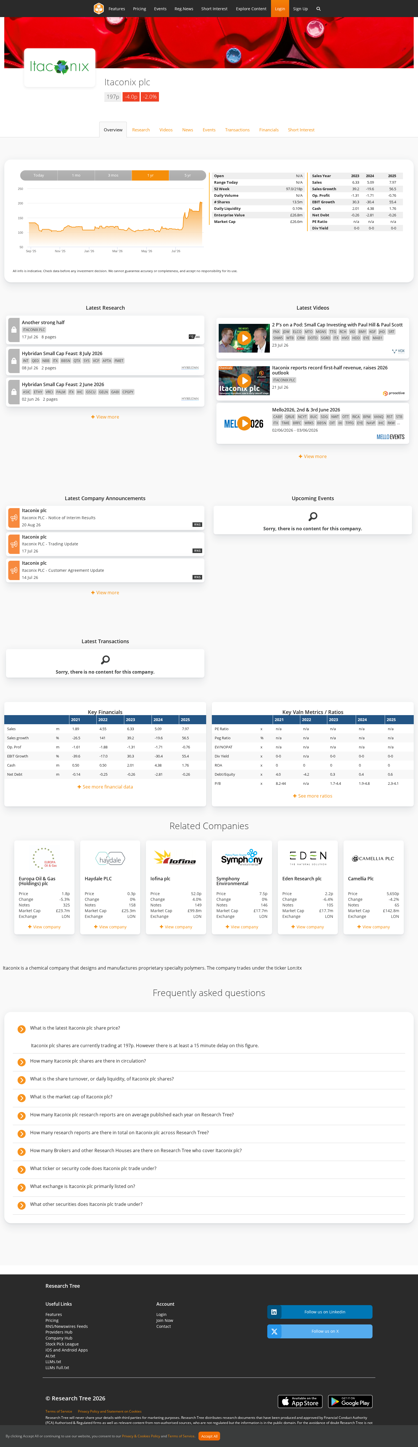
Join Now (164, 1320)
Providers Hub (59, 1332)
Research (141, 130)
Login (280, 8)
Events (160, 8)
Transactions (237, 130)
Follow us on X (325, 1331)
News (187, 130)
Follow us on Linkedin (325, 1311)
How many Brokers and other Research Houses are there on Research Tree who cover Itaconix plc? (136, 1150)
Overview (113, 130)
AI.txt (50, 1356)
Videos (166, 130)
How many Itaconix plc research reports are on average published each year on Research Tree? (132, 1114)
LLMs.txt (53, 1361)
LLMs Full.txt (57, 1367)
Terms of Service (181, 1436)
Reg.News (184, 8)
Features (117, 8)
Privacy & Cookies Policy (141, 1436)
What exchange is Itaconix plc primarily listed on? (82, 1186)
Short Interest (214, 8)
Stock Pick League (62, 1344)
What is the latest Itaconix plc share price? (75, 1028)
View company (47, 927)
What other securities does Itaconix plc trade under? (86, 1204)
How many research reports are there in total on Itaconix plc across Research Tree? (119, 1132)
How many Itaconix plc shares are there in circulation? (88, 1061)
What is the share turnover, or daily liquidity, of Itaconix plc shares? (102, 1079)
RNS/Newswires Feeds (66, 1326)
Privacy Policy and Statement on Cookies (110, 1411)
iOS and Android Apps (66, 1350)
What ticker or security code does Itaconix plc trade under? (93, 1168)
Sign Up (300, 8)
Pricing (139, 8)
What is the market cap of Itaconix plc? (71, 1097)
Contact (163, 1326)
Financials (269, 130)
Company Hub (59, 1338)
